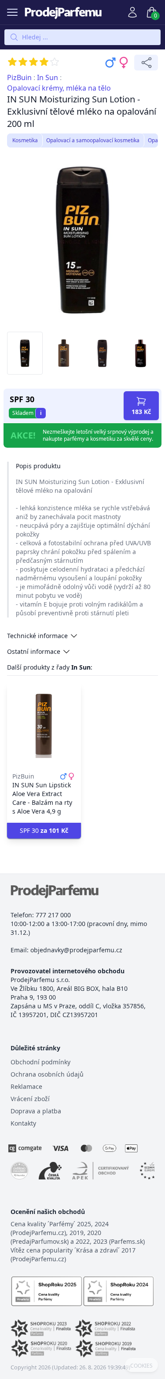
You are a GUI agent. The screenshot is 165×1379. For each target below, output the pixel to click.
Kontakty (23, 1123)
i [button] (41, 413)
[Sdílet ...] (146, 62)
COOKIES (141, 1365)
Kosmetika (25, 140)
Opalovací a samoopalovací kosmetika (92, 140)
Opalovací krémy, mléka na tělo (59, 88)
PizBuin (19, 77)
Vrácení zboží (30, 1099)
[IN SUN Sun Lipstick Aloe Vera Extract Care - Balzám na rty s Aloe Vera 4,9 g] (44, 724)
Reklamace (26, 1086)
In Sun (47, 77)
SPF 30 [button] (44, 830)
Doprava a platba (36, 1111)
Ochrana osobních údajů (47, 1074)
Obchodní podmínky (40, 1062)
